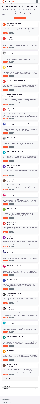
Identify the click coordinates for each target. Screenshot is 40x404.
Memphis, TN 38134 (10, 139)
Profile (11, 33)
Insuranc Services (11, 251)
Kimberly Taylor (11, 37)
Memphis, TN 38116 (10, 295)
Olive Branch (20, 386)
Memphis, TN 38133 (10, 67)
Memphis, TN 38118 (10, 366)
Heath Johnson (10, 350)
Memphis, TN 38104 (10, 210)
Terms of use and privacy (6, 402)
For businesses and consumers (8, 399)
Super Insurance (11, 137)
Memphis (10, 3)
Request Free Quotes (20, 18)
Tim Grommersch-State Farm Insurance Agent (18, 123)
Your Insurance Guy (12, 208)
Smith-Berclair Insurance (13, 222)
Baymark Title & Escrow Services (15, 151)
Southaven (20, 381)
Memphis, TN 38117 (10, 82)
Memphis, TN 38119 (10, 39)
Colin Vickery (10, 307)
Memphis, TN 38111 (10, 337)
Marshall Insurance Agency (14, 293)
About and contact (5, 397)
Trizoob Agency (10, 194)
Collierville (20, 391)
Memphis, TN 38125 (10, 181)
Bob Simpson (10, 66)
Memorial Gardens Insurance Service (16, 80)
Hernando (20, 388)
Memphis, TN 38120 (10, 25)
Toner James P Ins (11, 322)
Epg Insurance (10, 52)
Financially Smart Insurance (14, 265)
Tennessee (4, 3)
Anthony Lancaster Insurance (14, 94)
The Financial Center (12, 364)
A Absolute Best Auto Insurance (15, 336)
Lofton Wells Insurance (12, 279)
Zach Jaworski (10, 109)
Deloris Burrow (10, 236)
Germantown (20, 384)
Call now (5, 33)
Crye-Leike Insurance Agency (14, 23)
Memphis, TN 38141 (10, 266)
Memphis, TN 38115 (10, 96)
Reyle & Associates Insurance (14, 165)
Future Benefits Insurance (13, 180)
